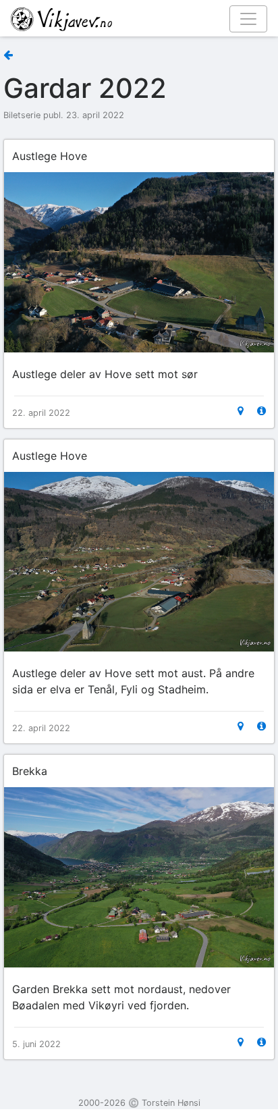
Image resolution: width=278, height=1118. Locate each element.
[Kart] (241, 411)
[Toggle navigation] (248, 18)
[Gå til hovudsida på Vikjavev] (133, 18)
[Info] (261, 411)
